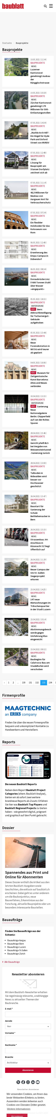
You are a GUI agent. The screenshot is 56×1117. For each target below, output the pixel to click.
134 (50, 682)
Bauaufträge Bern (15, 943)
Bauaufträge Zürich (16, 953)
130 (23, 682)
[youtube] (38, 1082)
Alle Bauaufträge (12, 961)
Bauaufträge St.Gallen (17, 950)
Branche (9, 1057)
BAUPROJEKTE (37, 62)
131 (30, 682)
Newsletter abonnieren (28, 1089)
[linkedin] (33, 1082)
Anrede (8, 1020)
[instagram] (28, 1082)
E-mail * (9, 1008)
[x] (18, 1082)
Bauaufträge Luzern (16, 947)
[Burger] (51, 6)
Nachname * (11, 1045)
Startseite (7, 43)
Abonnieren (28, 1070)
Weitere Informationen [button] (18, 1109)
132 (37, 682)
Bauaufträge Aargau (16, 940)
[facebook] (23, 1082)
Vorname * (10, 1033)
